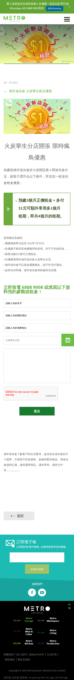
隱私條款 (10, 659)
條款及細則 (24, 659)
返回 (20, 516)
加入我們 (21, 654)
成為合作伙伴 (36, 654)
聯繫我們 (9, 654)
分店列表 (52, 654)
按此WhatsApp (54, 8)
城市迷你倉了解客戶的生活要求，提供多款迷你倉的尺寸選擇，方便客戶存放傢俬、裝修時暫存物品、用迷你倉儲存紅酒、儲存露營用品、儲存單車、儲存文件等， (36, 462)
